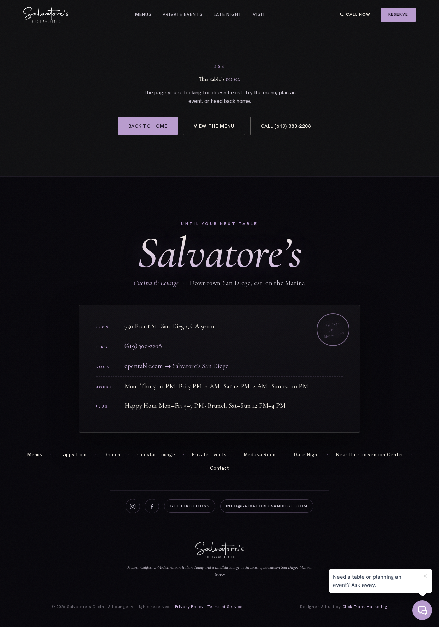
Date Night (306, 454)
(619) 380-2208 (143, 346)
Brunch (112, 454)
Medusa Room (260, 454)
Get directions (192, 507)
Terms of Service (225, 606)
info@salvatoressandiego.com (266, 506)
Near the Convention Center (369, 454)
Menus (143, 14)
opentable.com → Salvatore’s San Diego (208, 366)
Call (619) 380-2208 (286, 126)
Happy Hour (73, 454)
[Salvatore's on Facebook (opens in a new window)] (152, 506)
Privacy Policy (189, 606)
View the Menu (214, 126)
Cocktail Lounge (156, 454)
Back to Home (147, 126)
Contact (219, 468)
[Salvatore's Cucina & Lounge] (45, 15)
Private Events (183, 14)
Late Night (228, 14)
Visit (259, 14)
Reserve (402, 14)
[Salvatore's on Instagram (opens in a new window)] (133, 506)
